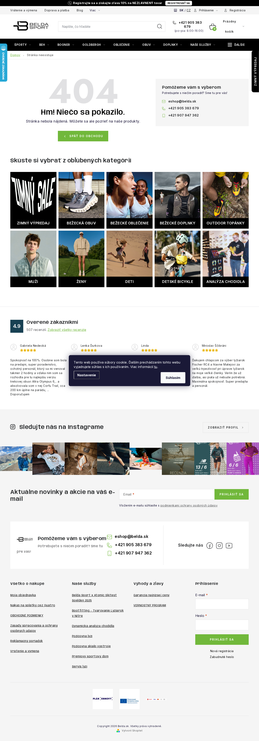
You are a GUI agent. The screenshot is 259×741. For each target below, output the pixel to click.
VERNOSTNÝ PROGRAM (150, 605)
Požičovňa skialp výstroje (91, 646)
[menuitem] (22, 45)
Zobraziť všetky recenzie (67, 330)
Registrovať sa (179, 3)
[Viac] (236, 45)
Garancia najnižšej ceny (152, 595)
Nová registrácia (222, 651)
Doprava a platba (57, 10)
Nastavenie (86, 375)
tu (155, 367)
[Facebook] (209, 545)
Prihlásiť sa (232, 494)
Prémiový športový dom (90, 656)
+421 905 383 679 (190, 24)
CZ (189, 10)
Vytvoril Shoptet (132, 730)
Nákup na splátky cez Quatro (32, 605)
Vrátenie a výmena (23, 10)
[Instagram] (219, 545)
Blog (80, 10)
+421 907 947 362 (183, 115)
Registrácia (238, 10)
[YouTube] (229, 545)
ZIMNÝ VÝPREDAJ (255, 71)
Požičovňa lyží (82, 636)
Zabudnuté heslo (222, 657)
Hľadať (159, 26)
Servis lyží (79, 666)
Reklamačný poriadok (26, 641)
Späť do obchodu (86, 136)
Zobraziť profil (223, 427)
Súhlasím (173, 377)
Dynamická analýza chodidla (93, 626)
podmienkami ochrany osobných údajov (189, 505)
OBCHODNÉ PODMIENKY (26, 615)
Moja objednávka (23, 595)
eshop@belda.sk (182, 101)
